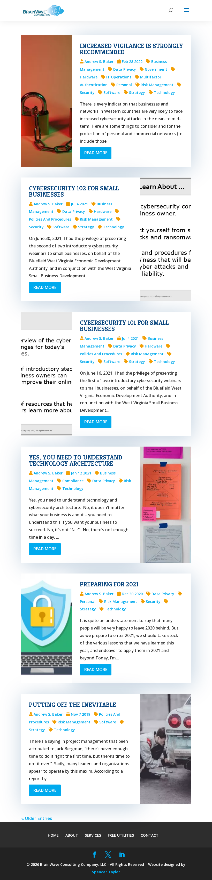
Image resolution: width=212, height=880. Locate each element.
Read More (95, 153)
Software (111, 92)
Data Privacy (124, 69)
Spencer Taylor (106, 871)
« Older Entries (36, 818)
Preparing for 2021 (109, 584)
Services (93, 835)
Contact (149, 835)
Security (153, 601)
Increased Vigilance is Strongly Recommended (131, 49)
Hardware (102, 211)
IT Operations (118, 77)
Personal (124, 84)
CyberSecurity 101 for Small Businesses (124, 326)
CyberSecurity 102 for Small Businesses (74, 191)
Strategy (137, 92)
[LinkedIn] (121, 855)
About (71, 835)
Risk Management (157, 84)
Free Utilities (121, 835)
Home (53, 835)
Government (156, 69)
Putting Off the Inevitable (72, 705)
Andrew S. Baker (99, 61)
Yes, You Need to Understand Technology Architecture (75, 460)
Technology (164, 92)
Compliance (73, 480)
